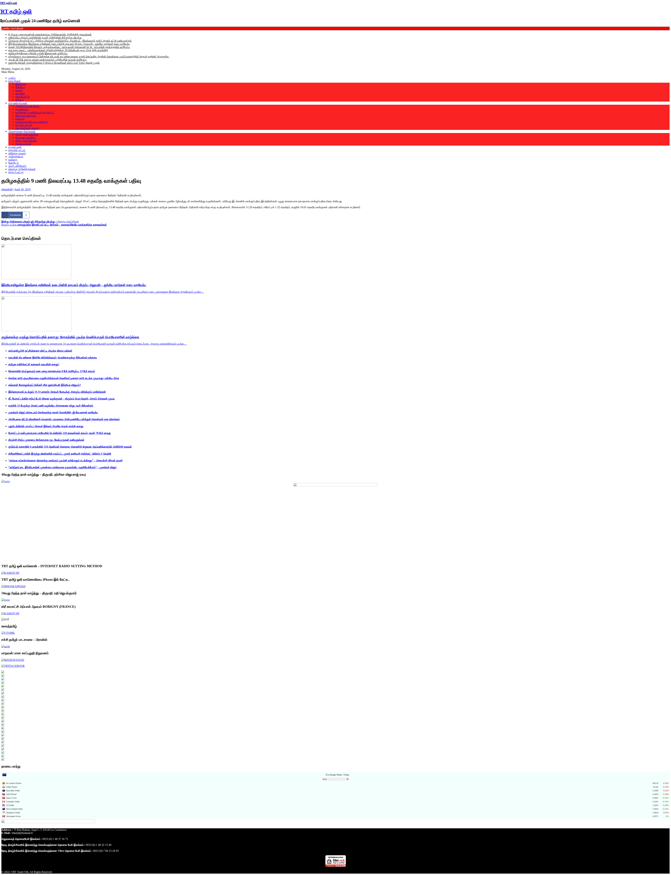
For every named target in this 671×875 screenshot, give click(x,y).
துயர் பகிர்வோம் (17, 165)
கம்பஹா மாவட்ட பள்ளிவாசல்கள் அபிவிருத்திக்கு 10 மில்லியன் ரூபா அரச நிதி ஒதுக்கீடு (58, 50)
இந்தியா (20, 87)
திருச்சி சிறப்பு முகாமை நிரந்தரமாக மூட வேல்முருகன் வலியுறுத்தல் (46, 439)
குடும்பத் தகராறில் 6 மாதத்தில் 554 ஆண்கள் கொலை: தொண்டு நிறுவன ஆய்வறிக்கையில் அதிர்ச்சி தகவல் (70, 446)
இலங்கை (20, 84)
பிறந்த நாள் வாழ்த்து (26, 134)
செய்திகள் (14, 81)
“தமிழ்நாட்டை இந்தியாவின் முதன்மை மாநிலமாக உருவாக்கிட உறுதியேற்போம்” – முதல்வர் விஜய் (62, 467)
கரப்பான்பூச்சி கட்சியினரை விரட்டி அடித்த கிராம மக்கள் (40, 350)
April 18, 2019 (22, 189)
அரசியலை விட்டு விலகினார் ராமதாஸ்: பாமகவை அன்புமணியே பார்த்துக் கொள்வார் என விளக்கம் (64, 419)
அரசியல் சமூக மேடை (27, 106)
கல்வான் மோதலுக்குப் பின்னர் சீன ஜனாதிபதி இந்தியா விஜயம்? (44, 384)
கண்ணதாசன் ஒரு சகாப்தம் (31, 121)
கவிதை (12, 159)
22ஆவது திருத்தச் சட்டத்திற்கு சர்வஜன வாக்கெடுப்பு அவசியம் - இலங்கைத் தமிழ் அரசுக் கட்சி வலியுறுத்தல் (70, 40)
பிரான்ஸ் (20, 93)
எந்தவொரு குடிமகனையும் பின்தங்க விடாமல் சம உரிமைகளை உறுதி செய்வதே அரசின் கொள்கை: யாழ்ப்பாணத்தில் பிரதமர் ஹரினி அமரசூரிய (88, 56)
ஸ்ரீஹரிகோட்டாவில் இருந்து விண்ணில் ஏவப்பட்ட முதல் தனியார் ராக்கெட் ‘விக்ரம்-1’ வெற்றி (59, 453)
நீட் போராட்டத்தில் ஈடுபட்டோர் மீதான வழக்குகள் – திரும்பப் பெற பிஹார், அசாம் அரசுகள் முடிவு (61, 398)
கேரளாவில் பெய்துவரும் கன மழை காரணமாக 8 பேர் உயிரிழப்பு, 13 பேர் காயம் (51, 371)
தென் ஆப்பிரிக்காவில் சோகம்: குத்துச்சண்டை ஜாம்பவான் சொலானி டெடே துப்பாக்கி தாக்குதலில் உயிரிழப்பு (69, 47)
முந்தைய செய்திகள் (40, 221)
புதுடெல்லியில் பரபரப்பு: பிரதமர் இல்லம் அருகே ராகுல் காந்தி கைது (45, 426)
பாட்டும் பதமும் (23, 125)
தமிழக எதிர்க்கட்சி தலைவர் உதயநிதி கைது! (33, 364)
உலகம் (18, 90)
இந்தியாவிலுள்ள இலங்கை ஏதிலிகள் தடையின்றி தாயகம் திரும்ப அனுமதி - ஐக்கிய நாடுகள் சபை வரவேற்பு (69, 43)
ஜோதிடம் (13, 162)
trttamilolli (7, 189)
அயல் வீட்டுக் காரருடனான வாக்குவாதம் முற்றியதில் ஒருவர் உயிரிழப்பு (47, 59)
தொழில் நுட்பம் (16, 150)
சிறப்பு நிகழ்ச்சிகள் (26, 140)
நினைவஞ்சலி (23, 143)
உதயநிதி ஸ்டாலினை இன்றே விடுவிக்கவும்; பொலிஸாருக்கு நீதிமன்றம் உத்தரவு (52, 357)
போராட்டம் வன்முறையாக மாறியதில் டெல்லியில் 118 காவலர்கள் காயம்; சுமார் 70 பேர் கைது (59, 433)
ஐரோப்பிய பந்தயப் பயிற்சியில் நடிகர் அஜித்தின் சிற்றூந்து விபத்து (45, 37)
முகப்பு (12, 77)
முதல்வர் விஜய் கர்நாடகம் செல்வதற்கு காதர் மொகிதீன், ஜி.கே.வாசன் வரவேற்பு (53, 412)
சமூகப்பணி (14, 147)
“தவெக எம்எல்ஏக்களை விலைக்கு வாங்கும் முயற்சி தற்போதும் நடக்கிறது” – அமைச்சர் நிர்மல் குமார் (65, 460)
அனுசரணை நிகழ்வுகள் (21, 131)
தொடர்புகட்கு (16, 172)
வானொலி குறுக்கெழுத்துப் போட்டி (34, 112)
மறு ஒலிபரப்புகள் (17, 103)
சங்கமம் (20, 118)
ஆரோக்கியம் (15, 156)
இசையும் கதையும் (25, 115)
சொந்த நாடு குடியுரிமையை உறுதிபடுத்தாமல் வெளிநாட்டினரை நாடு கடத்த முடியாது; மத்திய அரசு (63, 378)
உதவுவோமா (21, 109)
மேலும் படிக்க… (195, 291)
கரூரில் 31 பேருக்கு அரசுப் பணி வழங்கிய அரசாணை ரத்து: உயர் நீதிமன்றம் (50, 405)
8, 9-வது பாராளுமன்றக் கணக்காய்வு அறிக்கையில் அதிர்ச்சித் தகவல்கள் (50, 34)
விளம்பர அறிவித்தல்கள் (22, 169)
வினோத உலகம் (17, 153)
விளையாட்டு (22, 96)
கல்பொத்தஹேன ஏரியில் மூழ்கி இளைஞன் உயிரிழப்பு (38, 53)
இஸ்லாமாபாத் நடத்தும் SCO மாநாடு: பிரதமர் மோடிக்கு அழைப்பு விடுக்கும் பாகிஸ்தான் (57, 391)
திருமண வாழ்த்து (25, 137)
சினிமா (19, 99)
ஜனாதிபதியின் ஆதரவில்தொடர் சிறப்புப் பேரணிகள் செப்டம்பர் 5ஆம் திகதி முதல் (54, 62)
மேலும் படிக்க (54, 224)
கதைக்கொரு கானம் (27, 128)
